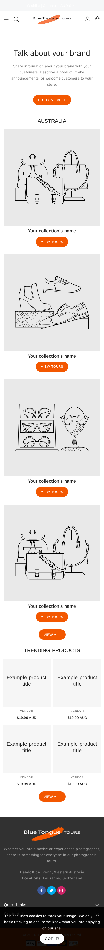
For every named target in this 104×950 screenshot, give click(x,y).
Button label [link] (52, 100)
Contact (49, 6)
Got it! (52, 939)
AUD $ (65, 6)
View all (52, 634)
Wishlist (33, 6)
